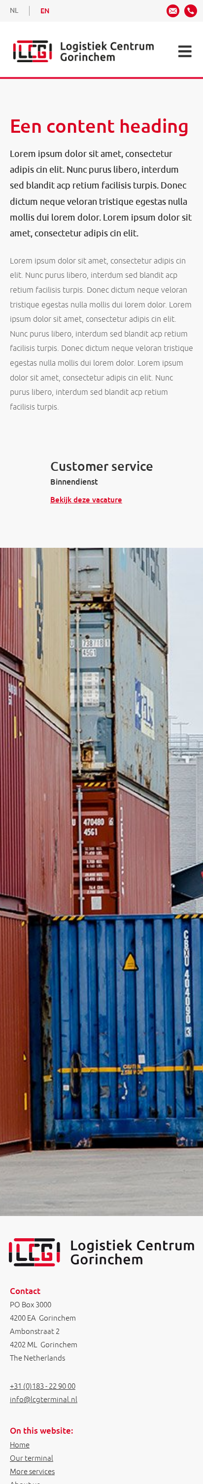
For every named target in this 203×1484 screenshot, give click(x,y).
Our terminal (31, 1458)
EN (44, 10)
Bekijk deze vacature (86, 499)
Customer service (101, 466)
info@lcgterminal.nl (43, 1399)
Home (20, 1445)
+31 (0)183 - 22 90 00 (42, 1386)
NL (14, 10)
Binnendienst (74, 482)
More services (32, 1471)
